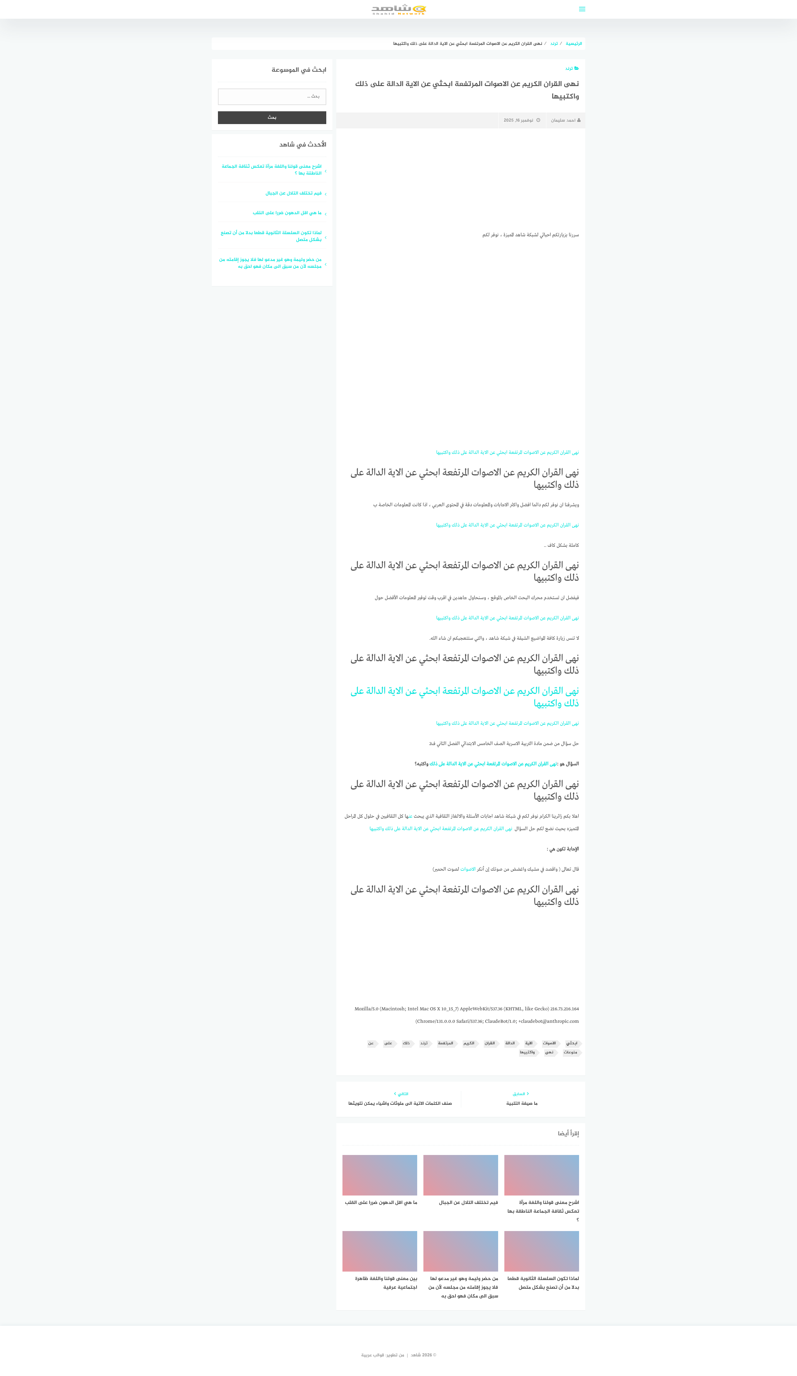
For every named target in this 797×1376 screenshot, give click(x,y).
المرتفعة (515, 453)
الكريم (553, 453)
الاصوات (531, 453)
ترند (569, 68)
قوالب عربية (372, 1355)
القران (565, 453)
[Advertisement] (460, 180)
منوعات (570, 1052)
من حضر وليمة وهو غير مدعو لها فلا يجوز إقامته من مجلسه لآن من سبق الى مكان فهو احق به (270, 264)
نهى (575, 453)
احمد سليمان (563, 120)
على (464, 453)
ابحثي (502, 453)
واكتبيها (443, 453)
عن (543, 453)
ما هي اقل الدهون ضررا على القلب (287, 213)
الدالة (474, 453)
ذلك (456, 453)
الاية (484, 453)
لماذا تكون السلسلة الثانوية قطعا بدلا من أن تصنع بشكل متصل (271, 237)
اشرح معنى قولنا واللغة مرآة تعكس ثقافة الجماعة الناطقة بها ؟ (272, 170)
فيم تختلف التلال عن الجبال (293, 193)
